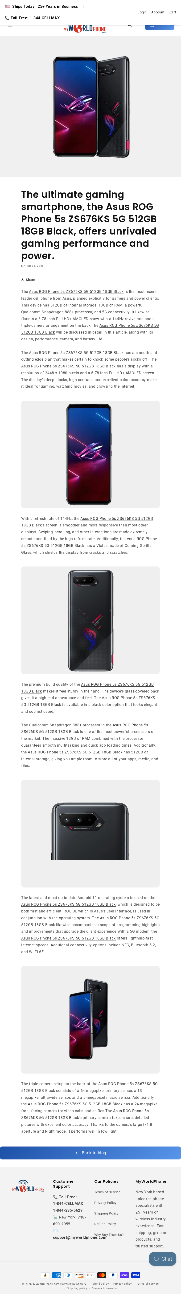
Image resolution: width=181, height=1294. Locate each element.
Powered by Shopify (73, 1284)
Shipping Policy (106, 1213)
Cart (172, 12)
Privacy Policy (105, 1203)
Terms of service (147, 1283)
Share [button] (30, 280)
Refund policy (100, 1283)
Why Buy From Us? (109, 1235)
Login (142, 12)
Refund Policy (105, 1224)
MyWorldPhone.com (46, 1284)
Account (158, 12)
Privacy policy (122, 1283)
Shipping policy (77, 1288)
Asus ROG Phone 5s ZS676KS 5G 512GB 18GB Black (76, 291)
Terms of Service (107, 1192)
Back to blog (94, 1152)
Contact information (105, 1288)
